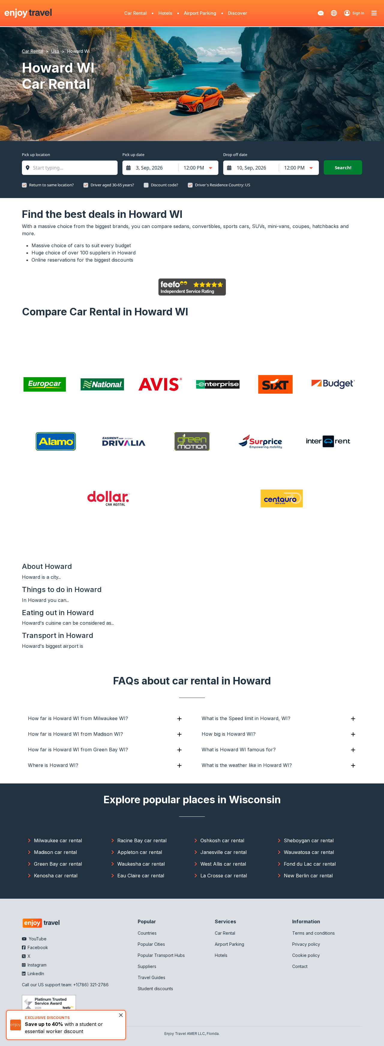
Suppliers (147, 966)
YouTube (37, 938)
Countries (147, 933)
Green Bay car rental (58, 864)
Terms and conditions (313, 933)
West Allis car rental (223, 864)
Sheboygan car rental (309, 840)
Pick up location (36, 154)
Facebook (37, 947)
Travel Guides (151, 977)
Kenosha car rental (55, 876)
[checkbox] (24, 185)
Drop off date (235, 154)
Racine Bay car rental (141, 840)
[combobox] (72, 167)
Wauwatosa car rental (309, 852)
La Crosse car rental (223, 876)
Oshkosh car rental (222, 840)
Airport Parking (200, 13)
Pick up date (133, 154)
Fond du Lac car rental (310, 864)
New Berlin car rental (308, 876)
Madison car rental (55, 852)
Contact (300, 966)
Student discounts (155, 988)
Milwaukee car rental (58, 840)
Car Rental (135, 13)
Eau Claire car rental (140, 876)
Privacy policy (306, 944)
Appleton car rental (139, 852)
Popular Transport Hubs (161, 955)
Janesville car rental (223, 852)
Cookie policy (306, 955)
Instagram (36, 964)
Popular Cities (151, 944)
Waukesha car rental (141, 864)
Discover (237, 13)
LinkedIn (35, 973)
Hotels (165, 13)
